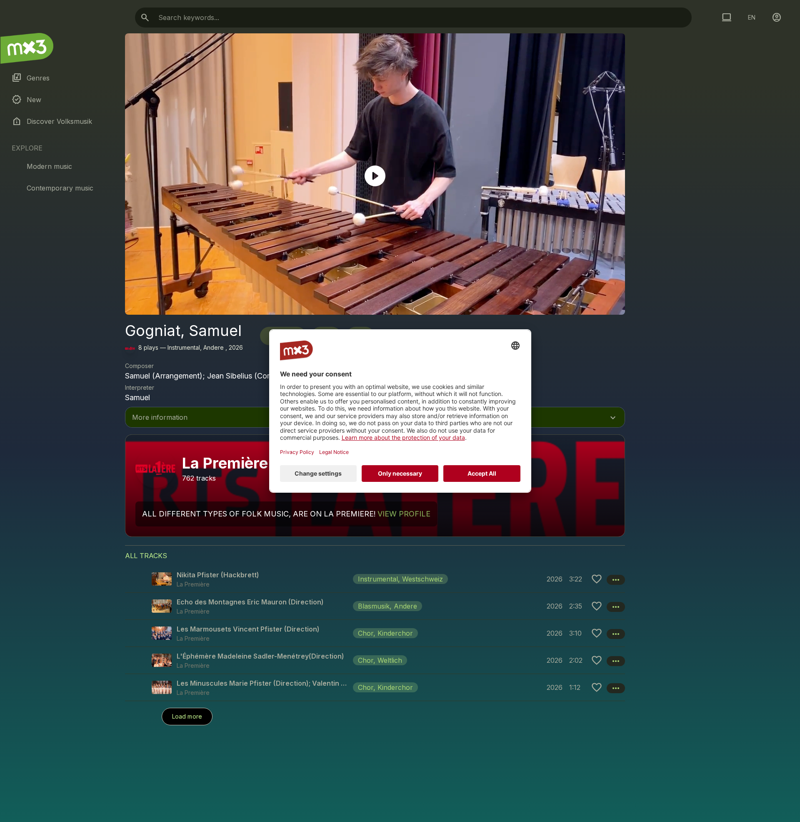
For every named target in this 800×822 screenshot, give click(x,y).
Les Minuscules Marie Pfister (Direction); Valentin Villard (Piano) (263, 683)
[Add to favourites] (597, 579)
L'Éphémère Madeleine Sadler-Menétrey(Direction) (260, 656)
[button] (375, 579)
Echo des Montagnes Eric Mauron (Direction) (250, 602)
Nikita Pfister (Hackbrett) (218, 575)
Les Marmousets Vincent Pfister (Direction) (248, 629)
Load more (187, 716)
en (751, 17)
